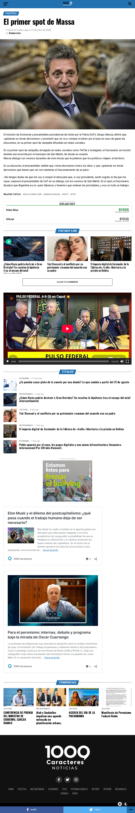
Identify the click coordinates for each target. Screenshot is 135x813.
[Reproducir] (7, 361)
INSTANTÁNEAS (37, 789)
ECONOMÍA (53, 789)
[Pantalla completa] (127, 361)
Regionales (120, 789)
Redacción (15, 33)
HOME (11, 789)
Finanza (64, 793)
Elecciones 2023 (33, 194)
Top (74, 194)
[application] (67, 329)
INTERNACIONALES (79, 789)
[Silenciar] (122, 361)
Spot (66, 194)
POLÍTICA (22, 789)
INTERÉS (95, 789)
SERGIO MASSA (52, 194)
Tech (64, 789)
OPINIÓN (107, 789)
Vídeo (75, 793)
